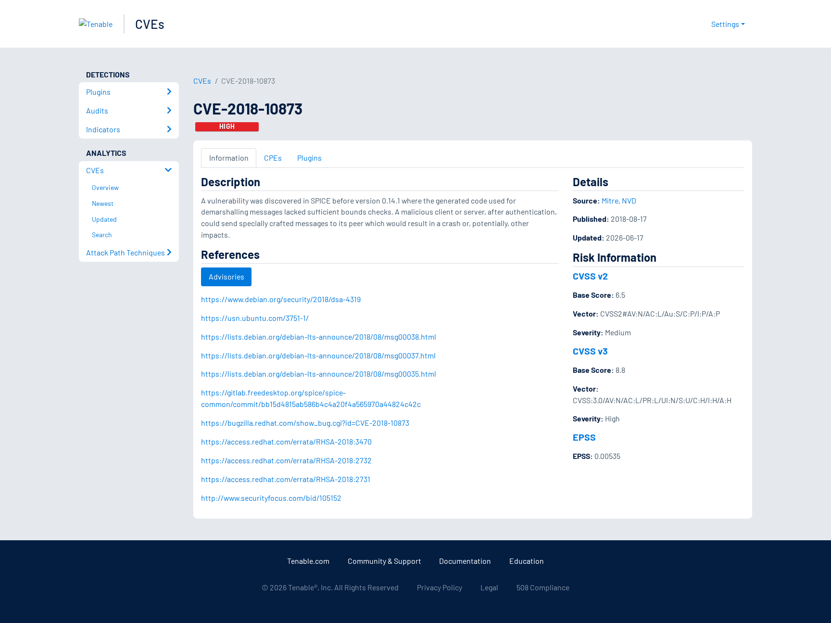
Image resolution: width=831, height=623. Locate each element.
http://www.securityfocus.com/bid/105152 (271, 497)
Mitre (610, 200)
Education (526, 560)
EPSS (584, 437)
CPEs (273, 157)
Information (229, 157)
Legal (489, 587)
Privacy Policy (439, 587)
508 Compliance (542, 587)
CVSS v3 (590, 350)
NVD (629, 200)
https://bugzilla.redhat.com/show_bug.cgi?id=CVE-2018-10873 (305, 422)
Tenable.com (308, 560)
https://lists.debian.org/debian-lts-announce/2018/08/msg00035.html (318, 373)
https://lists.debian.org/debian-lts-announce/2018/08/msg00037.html (318, 355)
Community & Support (384, 560)
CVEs (149, 23)
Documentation (465, 560)
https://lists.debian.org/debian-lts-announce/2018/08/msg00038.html (318, 336)
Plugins (309, 157)
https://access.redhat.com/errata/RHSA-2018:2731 (285, 478)
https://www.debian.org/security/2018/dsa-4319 (281, 299)
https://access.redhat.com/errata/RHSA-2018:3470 (286, 441)
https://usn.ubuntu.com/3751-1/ (255, 317)
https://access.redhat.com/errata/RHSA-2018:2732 (286, 460)
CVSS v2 (590, 275)
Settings (725, 23)
